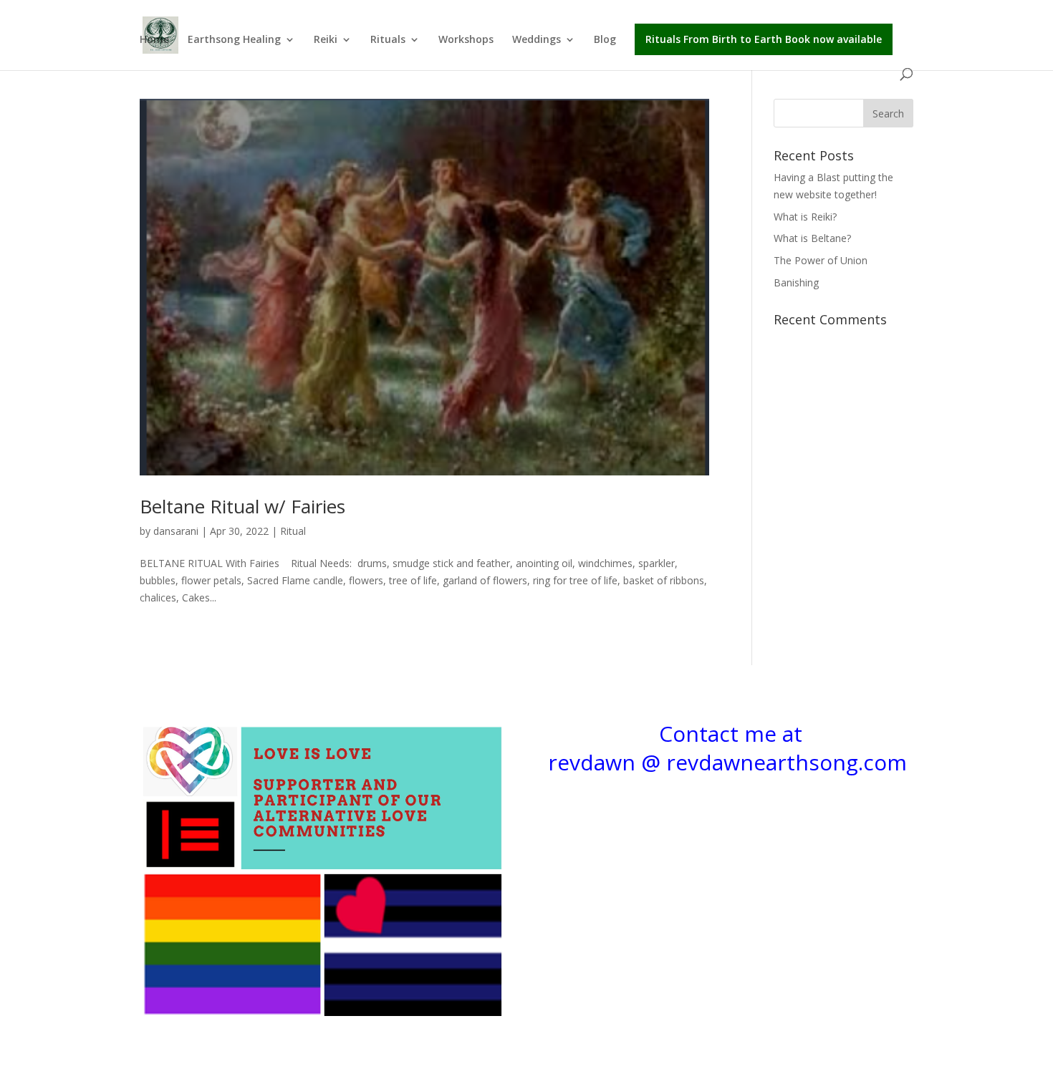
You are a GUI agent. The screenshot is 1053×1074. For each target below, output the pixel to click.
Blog (605, 40)
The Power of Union (820, 260)
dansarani (175, 531)
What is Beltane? (812, 238)
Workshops (466, 40)
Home (154, 40)
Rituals (387, 40)
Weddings (536, 40)
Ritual (293, 531)
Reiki (325, 40)
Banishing (796, 282)
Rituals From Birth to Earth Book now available (763, 39)
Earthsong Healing (234, 40)
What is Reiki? (805, 216)
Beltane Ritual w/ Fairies (242, 506)
